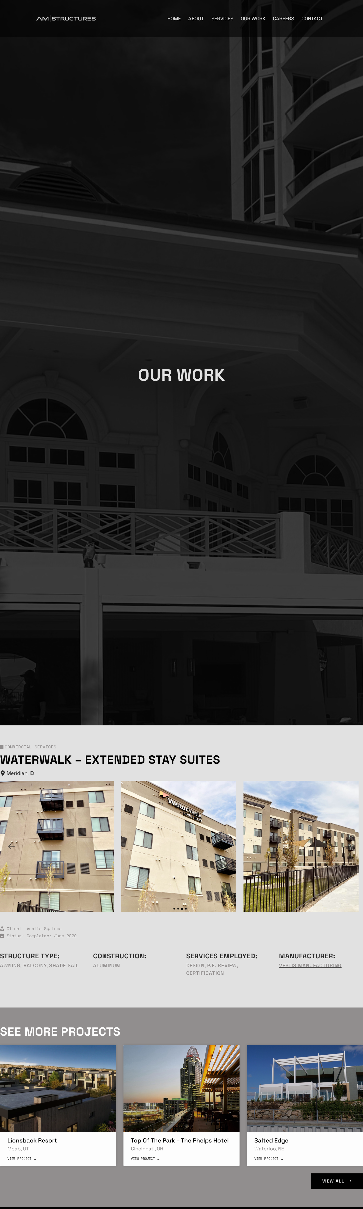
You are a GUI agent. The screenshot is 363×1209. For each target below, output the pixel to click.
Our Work (253, 18)
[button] (11, 846)
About (196, 18)
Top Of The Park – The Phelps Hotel (180, 1140)
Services (222, 18)
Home (174, 18)
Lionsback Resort (32, 1140)
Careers (283, 18)
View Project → (22, 1158)
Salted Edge (271, 1140)
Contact (312, 18)
